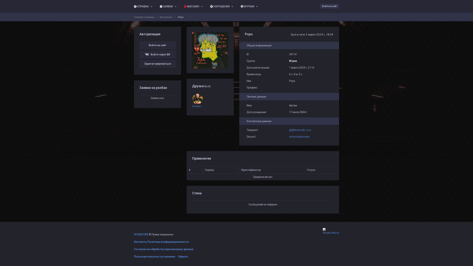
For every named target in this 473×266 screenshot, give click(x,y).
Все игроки (166, 17)
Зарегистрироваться (157, 63)
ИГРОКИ (248, 6)
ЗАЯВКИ (167, 6)
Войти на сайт (329, 6)
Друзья (201, 86)
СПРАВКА (143, 6)
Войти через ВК (159, 54)
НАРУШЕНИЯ (221, 6)
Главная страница (144, 17)
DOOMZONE (141, 234)
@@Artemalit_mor (300, 130)
